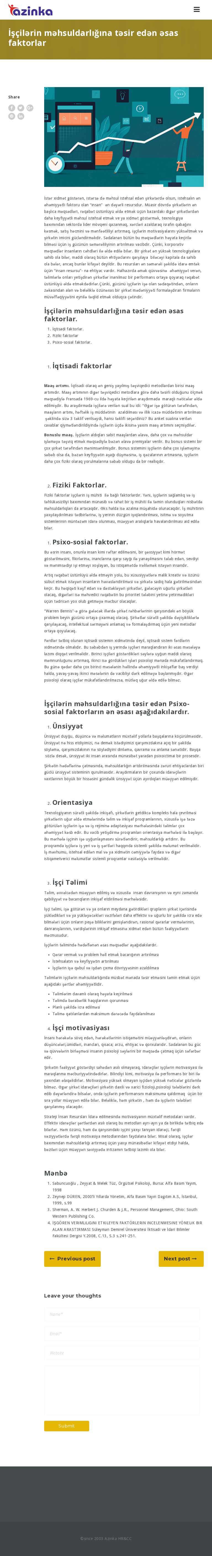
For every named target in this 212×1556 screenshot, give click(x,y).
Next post (177, 1259)
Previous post (76, 1259)
